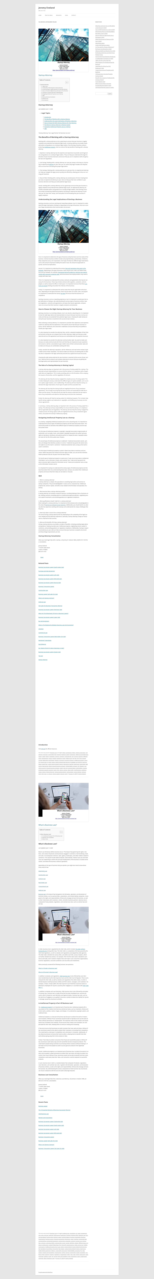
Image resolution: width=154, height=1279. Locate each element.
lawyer (40, 764)
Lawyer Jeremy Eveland (53, 764)
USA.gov (43, 749)
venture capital (56, 774)
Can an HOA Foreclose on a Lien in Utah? (105, 29)
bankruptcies (57, 1235)
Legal (66, 15)
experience (59, 758)
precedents (82, 1252)
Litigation (40, 629)
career (72, 1239)
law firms (84, 762)
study (49, 1256)
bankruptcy (63, 1235)
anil (87, 752)
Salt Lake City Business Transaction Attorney (50, 606)
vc (47, 774)
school (77, 1254)
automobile (51, 754)
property (52, 1254)
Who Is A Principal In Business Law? (48, 972)
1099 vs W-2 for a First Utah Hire (103, 60)
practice (85, 768)
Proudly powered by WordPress (45, 1272)
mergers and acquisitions (48, 1252)
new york (65, 768)
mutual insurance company (52, 768)
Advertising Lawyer (100, 43)
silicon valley (71, 770)
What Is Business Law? (47, 825)
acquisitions (72, 1233)
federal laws (56, 1245)
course (63, 1243)
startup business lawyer (60, 772)
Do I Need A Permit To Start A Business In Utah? (51, 648)
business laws (50, 1237)
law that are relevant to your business (55, 505)
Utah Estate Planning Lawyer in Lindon (104, 87)
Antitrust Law (42, 602)
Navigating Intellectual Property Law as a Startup (53, 94)
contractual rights (50, 1243)
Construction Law (43, 590)
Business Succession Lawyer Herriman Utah (50, 609)
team (39, 774)
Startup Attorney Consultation (49, 97)
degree (76, 1243)
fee (73, 758)
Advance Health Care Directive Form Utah (105, 51)
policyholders (79, 768)
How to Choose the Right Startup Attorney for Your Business (55, 90)
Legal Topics (45, 86)
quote (55, 770)
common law (62, 1241)
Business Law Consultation (48, 837)
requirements (63, 1254)
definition (72, 1243)
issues (49, 762)
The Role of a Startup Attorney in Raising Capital (53, 92)
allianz (73, 752)
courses (67, 1243)
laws (60, 1249)
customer (80, 756)
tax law (55, 1256)
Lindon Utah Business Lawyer (102, 45)
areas (42, 1235)
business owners (50, 1239)
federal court (69, 758)
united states (83, 1256)
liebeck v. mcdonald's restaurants (59, 1250)
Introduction (45, 100)
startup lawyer (70, 772)
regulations (57, 1254)
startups (84, 772)
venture (50, 774)
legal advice (66, 764)
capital (43, 756)
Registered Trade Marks (44, 640)
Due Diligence (42, 644)
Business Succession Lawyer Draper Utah (49, 652)
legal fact (71, 764)
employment (45, 1245)
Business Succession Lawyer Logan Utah (49, 617)
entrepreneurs (45, 758)
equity (50, 758)
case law (76, 1239)
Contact (73, 15)
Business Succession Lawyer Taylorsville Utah (50, 1121)
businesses (72, 754)
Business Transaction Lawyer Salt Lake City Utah (51, 1148)
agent (79, 1233)
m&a (83, 1250)
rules (71, 1254)
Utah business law (65, 976)
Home (39, 15)
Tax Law (40, 656)
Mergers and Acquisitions (45, 1117)
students (46, 1256)
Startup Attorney (45, 75)
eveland (54, 758)
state (87, 1254)
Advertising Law (42, 871)
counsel (76, 756)
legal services (45, 766)
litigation (82, 766)
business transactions (59, 1239)
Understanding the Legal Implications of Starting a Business (55, 89)
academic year (65, 1233)
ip (47, 762)
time (42, 774)
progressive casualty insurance (45, 770)
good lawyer (51, 760)
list (78, 766)
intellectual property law (51, 1247)
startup (44, 772)
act (76, 1233)
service (61, 770)
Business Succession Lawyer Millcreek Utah (50, 579)
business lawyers (66, 1237)
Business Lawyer (65, 754)
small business (77, 770)
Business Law (53, 752)
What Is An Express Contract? (46, 598)
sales (74, 1254)
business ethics (74, 1235)
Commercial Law (42, 632)
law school (55, 1249)
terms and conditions (63, 1256)
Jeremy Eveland (46, 7)
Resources (59, 15)
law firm (80, 762)
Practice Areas (49, 15)
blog (55, 754)
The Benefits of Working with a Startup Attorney (53, 87)
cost (73, 756)
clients (47, 756)
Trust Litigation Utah (100, 81)
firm (78, 758)
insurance (61, 760)
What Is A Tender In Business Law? (47, 968)
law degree (43, 1249)
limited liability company (71, 766)
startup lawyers (77, 772)
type (45, 774)
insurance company (69, 760)
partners (68, 1252)
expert (64, 758)
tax (52, 1256)
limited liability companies (74, 1250)
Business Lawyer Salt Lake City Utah (48, 594)
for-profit (64, 1245)
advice (64, 752)
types (78, 1256)
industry (57, 760)
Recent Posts (45, 839)
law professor (49, 1249)
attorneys (45, 754)
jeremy (53, 762)
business (59, 754)
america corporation (80, 752)
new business (58, 1252)
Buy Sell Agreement (43, 621)
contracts (62, 756)
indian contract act (78, 1245)
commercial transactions (52, 1241)
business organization (75, 1237)
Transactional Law (43, 886)
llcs (81, 1250)
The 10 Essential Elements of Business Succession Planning (54, 1110)
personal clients (72, 768)
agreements (69, 752)
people (77, 1252)
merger (40, 1252)
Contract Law (41, 879)
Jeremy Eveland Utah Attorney (63, 762)
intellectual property (49, 147)
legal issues (76, 764)
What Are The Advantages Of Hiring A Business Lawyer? (53, 613)
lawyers (61, 764)
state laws (40, 1256)
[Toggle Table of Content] (66, 82)
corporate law (67, 756)
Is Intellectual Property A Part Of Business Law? (52, 836)
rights (68, 1254)
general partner (70, 1245)
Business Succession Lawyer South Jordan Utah (51, 567)
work (66, 774)
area (39, 1235)
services (65, 770)
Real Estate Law (42, 882)
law (77, 762)
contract (57, 756)
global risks (45, 760)
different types (82, 1243)
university (40, 1258)
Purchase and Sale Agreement (46, 571)
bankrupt (51, 1235)
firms (80, 758)
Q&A (44, 95)
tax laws (63, 293)
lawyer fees (44, 764)
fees (75, 758)
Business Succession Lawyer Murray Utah (49, 582)
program (47, 1254)
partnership (73, 1252)
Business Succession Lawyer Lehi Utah (48, 575)
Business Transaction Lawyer (46, 586)
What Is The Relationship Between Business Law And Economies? (55, 625)
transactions (74, 1256)
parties (63, 1252)
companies (52, 756)
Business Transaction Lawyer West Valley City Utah (52, 636)
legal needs (82, 764)
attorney (51, 164)
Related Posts (45, 98)
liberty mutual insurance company (57, 766)
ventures (62, 774)
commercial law (42, 1241)
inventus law (44, 762)
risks (58, 770)
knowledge (73, 762)
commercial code (82, 1239)
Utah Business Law (43, 1114)
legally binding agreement (44, 1250)
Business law (41, 894)
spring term (82, 1254)
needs (61, 768)
